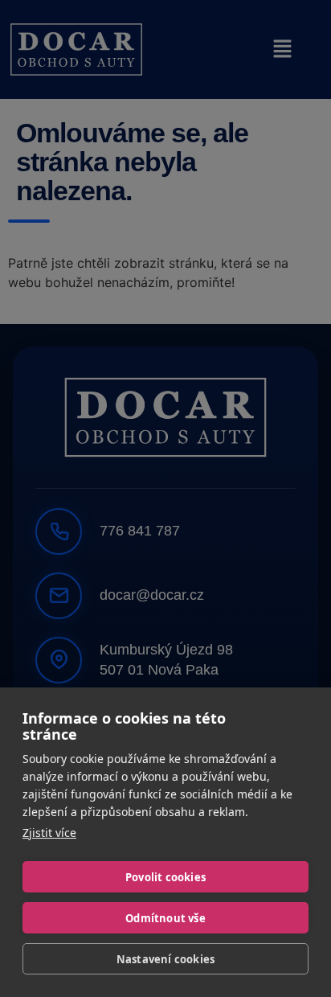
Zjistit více (49, 832)
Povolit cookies (165, 877)
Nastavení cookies (165, 959)
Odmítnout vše (165, 918)
